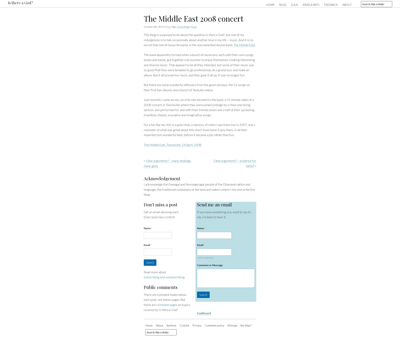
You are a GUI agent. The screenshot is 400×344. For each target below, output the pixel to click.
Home (270, 4)
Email (148, 244)
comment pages (166, 305)
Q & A (294, 4)
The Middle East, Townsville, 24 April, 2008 (172, 145)
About (347, 4)
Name (148, 228)
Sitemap (232, 325)
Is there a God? (20, 2)
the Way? (245, 325)
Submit (150, 262)
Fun (168, 26)
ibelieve (171, 325)
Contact (184, 325)
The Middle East (244, 45)
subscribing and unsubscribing (164, 277)
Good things (183, 26)
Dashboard (204, 313)
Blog (282, 4)
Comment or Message (210, 265)
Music (194, 26)
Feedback (331, 4)
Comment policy (214, 325)
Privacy (197, 325)
